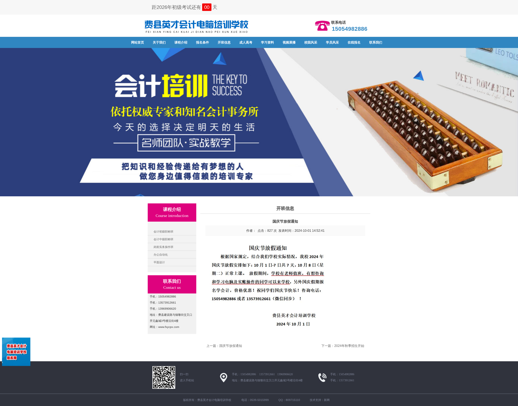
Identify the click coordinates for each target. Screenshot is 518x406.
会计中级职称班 (163, 239)
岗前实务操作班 (163, 247)
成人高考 (245, 42)
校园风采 (310, 42)
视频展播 (289, 42)
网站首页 (137, 42)
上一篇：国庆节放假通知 (224, 346)
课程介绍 (180, 42)
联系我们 (375, 42)
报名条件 (202, 42)
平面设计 (159, 262)
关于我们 (159, 42)
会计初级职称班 (163, 231)
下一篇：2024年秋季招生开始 (342, 346)
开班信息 (224, 42)
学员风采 (332, 42)
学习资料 (267, 42)
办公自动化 (161, 254)
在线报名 (354, 42)
